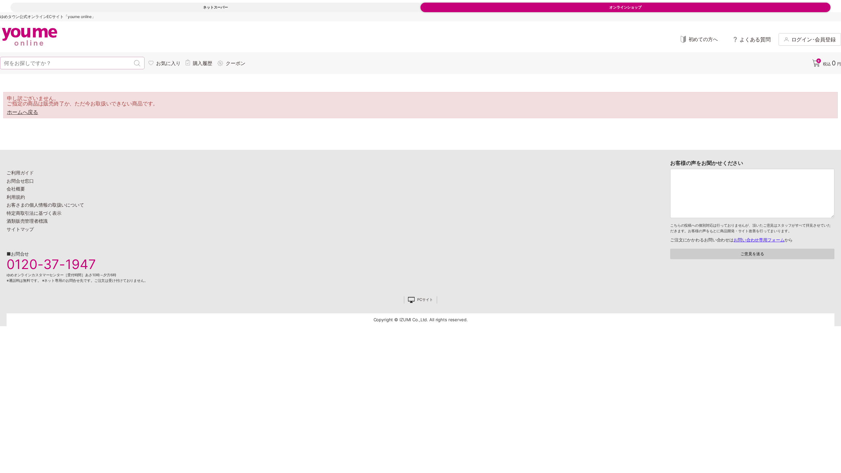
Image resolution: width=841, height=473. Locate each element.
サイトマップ (20, 229)
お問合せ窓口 (20, 181)
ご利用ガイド (20, 172)
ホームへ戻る (22, 112)
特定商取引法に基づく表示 (34, 213)
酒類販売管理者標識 (27, 221)
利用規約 (16, 197)
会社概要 (16, 188)
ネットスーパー (215, 7)
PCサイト (425, 300)
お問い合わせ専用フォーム (759, 239)
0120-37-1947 (51, 264)
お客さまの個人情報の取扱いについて (45, 205)
